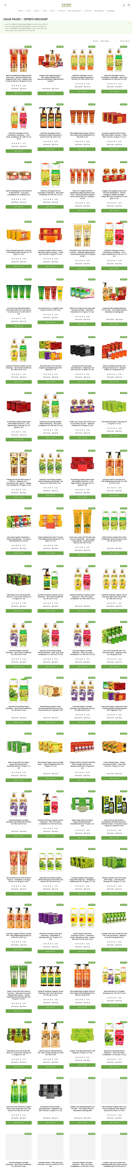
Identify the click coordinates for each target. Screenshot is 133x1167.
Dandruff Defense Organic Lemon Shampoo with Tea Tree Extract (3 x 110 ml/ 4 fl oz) (50, 993)
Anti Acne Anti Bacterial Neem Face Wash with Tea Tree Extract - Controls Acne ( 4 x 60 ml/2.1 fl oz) (18, 311)
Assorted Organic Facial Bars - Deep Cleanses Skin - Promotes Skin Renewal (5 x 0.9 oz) (19, 539)
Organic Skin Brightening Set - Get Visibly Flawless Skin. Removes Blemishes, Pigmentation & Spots (51, 78)
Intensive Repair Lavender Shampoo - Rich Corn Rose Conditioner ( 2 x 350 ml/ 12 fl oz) (82, 652)
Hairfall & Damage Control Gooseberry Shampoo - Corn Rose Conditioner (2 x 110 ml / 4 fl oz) (114, 253)
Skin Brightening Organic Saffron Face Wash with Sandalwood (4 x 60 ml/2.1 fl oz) (82, 135)
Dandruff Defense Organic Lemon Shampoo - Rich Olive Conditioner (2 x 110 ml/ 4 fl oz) (50, 597)
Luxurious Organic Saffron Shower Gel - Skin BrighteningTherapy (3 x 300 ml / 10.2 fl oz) (18, 935)
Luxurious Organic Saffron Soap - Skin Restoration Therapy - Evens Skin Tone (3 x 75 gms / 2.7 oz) (114, 135)
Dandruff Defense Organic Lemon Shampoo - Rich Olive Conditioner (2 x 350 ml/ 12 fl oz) (19, 368)
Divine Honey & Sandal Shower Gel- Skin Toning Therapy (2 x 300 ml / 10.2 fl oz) (50, 1053)
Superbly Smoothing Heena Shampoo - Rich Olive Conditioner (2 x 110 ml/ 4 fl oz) (19, 708)
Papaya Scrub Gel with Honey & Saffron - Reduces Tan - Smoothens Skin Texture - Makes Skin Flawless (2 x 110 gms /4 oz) (18, 482)
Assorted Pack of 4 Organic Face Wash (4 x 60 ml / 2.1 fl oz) (50, 309)
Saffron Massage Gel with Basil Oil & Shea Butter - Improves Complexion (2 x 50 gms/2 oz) (18, 193)
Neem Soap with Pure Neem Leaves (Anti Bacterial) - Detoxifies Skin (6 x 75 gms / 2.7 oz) (82, 823)
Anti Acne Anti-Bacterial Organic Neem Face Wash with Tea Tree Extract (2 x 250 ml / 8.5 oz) (18, 1108)
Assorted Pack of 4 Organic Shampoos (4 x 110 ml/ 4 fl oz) (114, 992)
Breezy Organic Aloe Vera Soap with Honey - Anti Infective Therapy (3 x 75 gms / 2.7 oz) (114, 880)
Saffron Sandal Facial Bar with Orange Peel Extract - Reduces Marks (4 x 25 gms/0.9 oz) (114, 368)
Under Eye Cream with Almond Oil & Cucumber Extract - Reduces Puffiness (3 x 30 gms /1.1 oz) (82, 423)
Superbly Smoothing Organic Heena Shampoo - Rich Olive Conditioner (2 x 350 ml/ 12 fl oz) (50, 423)
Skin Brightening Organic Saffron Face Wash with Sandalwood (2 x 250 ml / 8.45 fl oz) (82, 993)
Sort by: (96, 41)
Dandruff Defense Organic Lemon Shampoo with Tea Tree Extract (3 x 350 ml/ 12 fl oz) (114, 597)
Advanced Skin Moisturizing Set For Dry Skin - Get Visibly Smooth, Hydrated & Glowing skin (114, 310)
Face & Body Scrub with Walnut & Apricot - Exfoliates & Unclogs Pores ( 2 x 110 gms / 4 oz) (18, 880)
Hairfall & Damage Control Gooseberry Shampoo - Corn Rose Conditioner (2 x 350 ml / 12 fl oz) (18, 136)
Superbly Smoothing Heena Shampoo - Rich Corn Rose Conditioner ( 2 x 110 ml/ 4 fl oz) (114, 1053)
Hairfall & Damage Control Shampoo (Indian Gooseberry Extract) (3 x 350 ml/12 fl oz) (82, 77)
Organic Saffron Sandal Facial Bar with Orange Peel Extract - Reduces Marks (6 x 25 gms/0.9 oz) (82, 765)
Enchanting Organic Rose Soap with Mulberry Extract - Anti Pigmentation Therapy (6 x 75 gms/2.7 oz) (82, 482)
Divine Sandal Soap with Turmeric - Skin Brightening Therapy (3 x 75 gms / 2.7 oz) (19, 252)
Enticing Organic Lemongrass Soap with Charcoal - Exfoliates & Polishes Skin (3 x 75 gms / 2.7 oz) (82, 880)
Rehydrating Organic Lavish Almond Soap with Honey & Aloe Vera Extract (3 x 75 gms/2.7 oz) (50, 708)
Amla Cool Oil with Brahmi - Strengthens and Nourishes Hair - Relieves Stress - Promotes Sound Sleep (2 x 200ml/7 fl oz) (114, 823)
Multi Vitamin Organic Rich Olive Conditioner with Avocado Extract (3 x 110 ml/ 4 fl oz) (114, 539)
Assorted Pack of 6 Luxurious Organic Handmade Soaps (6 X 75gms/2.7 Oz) (50, 368)
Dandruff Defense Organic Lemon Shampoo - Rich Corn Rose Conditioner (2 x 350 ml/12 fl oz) (82, 597)
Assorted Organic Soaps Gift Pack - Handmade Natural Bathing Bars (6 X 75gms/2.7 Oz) (114, 708)
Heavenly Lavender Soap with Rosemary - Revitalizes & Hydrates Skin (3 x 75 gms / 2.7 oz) (50, 936)
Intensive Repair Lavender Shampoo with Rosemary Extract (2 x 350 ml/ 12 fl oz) (18, 822)
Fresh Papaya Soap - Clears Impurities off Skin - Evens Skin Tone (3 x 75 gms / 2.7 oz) (114, 764)
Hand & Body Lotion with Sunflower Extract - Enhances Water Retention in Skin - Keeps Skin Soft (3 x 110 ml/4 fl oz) (82, 936)
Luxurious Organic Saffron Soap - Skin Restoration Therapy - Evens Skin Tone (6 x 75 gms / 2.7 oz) (50, 252)
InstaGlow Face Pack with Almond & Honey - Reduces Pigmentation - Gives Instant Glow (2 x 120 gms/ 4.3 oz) (82, 253)
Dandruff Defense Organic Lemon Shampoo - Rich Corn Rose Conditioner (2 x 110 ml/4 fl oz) (50, 822)
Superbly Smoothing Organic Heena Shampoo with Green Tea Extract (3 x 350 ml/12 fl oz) (50, 481)
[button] (5, 5)
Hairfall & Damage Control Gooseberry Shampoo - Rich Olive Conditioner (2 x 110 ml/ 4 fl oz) (51, 193)
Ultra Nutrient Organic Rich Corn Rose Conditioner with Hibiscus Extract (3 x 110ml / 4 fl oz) (114, 1108)
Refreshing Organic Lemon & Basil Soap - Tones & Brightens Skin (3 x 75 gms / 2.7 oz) (51, 764)
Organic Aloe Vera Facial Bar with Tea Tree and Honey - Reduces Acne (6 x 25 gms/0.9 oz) (114, 935)
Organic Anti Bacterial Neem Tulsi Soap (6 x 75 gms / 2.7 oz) (82, 1052)
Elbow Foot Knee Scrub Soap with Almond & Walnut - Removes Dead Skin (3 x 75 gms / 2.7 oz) (82, 310)
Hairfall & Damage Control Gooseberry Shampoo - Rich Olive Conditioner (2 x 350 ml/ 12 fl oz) (114, 77)
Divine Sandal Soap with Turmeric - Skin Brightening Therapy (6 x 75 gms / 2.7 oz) (51, 539)
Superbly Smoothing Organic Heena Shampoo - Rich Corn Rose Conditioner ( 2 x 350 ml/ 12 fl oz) (50, 652)
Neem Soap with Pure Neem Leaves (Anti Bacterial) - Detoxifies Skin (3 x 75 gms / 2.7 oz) (19, 765)
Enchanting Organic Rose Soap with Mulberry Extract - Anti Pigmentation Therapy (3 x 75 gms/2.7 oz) (18, 424)
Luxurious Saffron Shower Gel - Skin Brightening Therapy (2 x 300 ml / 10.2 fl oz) (114, 481)
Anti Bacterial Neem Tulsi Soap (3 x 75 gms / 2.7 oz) (114, 423)
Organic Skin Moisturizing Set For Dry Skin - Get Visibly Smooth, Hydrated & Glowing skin (82, 1108)
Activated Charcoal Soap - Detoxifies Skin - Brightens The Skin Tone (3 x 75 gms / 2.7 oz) (82, 368)
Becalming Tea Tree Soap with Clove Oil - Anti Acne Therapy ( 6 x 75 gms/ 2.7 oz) (18, 1053)
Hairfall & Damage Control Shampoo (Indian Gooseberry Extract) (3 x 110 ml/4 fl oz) (50, 135)
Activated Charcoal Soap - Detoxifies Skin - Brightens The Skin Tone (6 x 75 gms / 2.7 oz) (50, 1108)
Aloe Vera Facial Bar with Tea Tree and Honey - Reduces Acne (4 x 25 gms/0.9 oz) (114, 652)
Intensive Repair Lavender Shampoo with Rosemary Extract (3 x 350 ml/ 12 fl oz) (82, 708)
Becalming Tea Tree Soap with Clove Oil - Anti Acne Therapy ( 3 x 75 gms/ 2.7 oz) (18, 597)
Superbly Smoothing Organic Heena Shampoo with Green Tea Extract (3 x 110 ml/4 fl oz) (50, 880)
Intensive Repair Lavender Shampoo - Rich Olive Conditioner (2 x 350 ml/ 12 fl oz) (19, 652)
